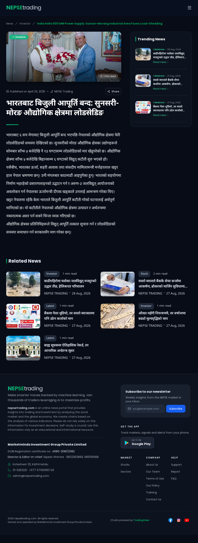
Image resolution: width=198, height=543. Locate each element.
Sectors (126, 472)
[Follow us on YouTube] (186, 520)
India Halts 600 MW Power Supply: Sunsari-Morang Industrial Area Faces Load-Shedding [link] (99, 23)
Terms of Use (155, 478)
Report (175, 472)
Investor (25, 23)
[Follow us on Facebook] (170, 520)
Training (151, 492)
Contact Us (153, 499)
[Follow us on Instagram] (178, 520)
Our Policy (153, 485)
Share (115, 91)
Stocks (125, 465)
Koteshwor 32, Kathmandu (30, 464)
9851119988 (91, 457)
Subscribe (175, 409)
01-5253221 (20, 470)
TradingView (141, 520)
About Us (152, 465)
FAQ (174, 478)
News (9, 23)
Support (176, 465)
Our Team (153, 472)
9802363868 (74, 457)
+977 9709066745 (41, 470)
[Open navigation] (189, 7)
